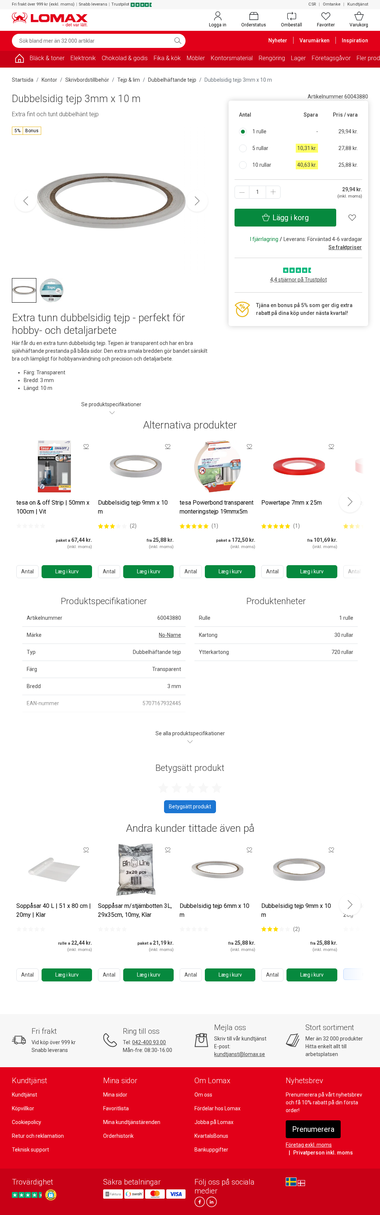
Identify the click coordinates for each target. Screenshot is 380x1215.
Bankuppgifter (211, 1150)
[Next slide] (350, 501)
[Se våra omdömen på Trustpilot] (28, 1194)
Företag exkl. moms (309, 1145)
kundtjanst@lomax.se (239, 1054)
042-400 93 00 (149, 1042)
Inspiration (355, 40)
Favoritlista (116, 1108)
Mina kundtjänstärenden (131, 1122)
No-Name (170, 635)
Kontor (49, 80)
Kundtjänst (357, 4)
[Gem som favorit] (86, 446)
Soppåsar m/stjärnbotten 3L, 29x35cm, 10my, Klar (135, 910)
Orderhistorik (118, 1136)
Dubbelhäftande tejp (172, 80)
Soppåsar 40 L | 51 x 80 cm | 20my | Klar (53, 910)
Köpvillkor (23, 1108)
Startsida (22, 80)
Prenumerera (313, 1129)
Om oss (203, 1095)
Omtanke (331, 4)
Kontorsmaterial (232, 58)
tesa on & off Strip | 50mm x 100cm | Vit (52, 507)
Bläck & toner (47, 58)
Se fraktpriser (345, 247)
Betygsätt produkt (190, 807)
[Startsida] (19, 59)
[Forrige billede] (25, 201)
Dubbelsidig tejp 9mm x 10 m (133, 507)
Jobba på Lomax (213, 1122)
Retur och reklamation (38, 1136)
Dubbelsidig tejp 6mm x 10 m (214, 910)
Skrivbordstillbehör (87, 80)
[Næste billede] (197, 201)
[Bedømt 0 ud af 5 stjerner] (30, 525)
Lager (298, 58)
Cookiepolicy (26, 1122)
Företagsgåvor (331, 58)
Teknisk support (30, 1150)
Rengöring (272, 58)
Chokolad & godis (125, 58)
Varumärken (314, 40)
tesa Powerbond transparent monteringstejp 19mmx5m (216, 507)
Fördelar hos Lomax (217, 1108)
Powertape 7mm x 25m (291, 502)
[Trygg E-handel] (50, 1195)
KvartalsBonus (211, 1136)
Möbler (196, 58)
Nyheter (277, 40)
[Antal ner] (242, 192)
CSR (312, 4)
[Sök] (178, 41)
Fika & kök (167, 58)
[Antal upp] (273, 192)
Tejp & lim (128, 80)
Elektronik (83, 58)
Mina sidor (115, 1095)
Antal (27, 571)
